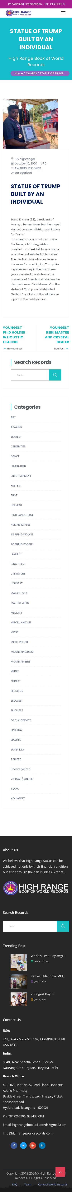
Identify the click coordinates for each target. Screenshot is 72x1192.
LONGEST (17, 583)
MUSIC (15, 671)
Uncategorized (21, 173)
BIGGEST (16, 437)
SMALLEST (17, 710)
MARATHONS (19, 593)
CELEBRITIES (18, 446)
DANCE (15, 456)
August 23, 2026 (42, 961)
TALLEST (16, 759)
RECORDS (34, 168)
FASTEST (16, 485)
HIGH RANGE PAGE (22, 515)
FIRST (14, 495)
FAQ (14, 1184)
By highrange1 (25, 159)
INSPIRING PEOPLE (22, 544)
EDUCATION (18, 466)
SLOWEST (17, 701)
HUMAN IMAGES (20, 525)
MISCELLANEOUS (21, 622)
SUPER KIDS (18, 749)
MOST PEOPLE (20, 642)
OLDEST (16, 681)
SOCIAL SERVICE (21, 720)
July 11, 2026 (40, 981)
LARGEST (16, 554)
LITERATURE (18, 573)
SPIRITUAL (17, 730)
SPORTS (16, 740)
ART (13, 417)
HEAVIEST (16, 505)
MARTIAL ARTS (20, 603)
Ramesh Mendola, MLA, (47, 976)
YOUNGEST (18, 798)
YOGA (15, 789)
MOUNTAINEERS (20, 661)
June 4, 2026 (40, 999)
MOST (15, 632)
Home (19, 73)
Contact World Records (53, 1184)
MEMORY (16, 613)
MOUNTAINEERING (22, 652)
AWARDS (21, 168)
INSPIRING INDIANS (22, 534)
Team (27, 1184)
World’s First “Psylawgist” (48, 956)
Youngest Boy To (43, 994)
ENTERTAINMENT (21, 476)
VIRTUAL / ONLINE (22, 779)
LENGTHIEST (18, 564)
